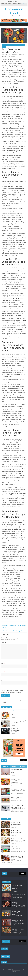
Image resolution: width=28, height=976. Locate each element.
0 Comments (5, 56)
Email (3, 672)
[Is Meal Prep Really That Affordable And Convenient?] (6, 796)
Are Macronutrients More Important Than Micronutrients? (17, 781)
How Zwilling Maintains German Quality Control (16, 831)
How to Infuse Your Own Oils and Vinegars (17, 921)
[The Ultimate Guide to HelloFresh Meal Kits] (6, 822)
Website (3, 680)
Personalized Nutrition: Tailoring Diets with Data (14, 626)
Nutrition (17, 44)
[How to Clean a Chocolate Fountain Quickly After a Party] (6, 838)
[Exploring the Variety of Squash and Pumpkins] (5, 721)
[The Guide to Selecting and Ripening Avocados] (5, 729)
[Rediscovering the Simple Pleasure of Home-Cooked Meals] (6, 768)
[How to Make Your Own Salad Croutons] (5, 713)
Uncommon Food (14, 11)
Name (3, 663)
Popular (6, 766)
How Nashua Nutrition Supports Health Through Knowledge (18, 887)
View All (23, 760)
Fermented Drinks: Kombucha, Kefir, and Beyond (17, 913)
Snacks (22, 44)
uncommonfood (15, 54)
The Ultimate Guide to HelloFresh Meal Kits (16, 823)
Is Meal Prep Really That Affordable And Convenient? (17, 798)
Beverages (5, 44)
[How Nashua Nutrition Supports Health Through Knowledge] (7, 885)
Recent (14, 766)
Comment (4, 642)
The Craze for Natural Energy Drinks (14, 631)
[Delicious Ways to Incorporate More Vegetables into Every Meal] (7, 901)
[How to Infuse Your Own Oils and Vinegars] (7, 919)
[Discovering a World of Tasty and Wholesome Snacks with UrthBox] (6, 788)
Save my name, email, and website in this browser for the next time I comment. (12, 691)
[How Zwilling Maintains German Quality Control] (6, 830)
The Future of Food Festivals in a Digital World (18, 895)
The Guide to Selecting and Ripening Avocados (17, 729)
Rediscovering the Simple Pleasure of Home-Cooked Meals (17, 771)
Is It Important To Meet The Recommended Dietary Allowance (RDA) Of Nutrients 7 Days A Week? (18, 808)
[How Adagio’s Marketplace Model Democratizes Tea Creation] (6, 855)
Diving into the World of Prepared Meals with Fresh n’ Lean (18, 848)
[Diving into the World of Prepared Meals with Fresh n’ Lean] (6, 846)
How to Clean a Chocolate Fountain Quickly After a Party (18, 839)
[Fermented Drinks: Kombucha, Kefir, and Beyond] (7, 910)
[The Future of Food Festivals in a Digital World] (7, 894)
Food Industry (11, 44)
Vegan (4, 46)
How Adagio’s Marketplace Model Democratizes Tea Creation (17, 858)
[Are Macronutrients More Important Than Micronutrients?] (6, 778)
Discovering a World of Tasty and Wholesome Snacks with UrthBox (18, 790)
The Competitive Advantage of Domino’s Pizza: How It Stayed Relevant (18, 929)
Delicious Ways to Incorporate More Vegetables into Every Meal (18, 904)
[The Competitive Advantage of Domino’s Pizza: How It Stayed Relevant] (7, 927)
